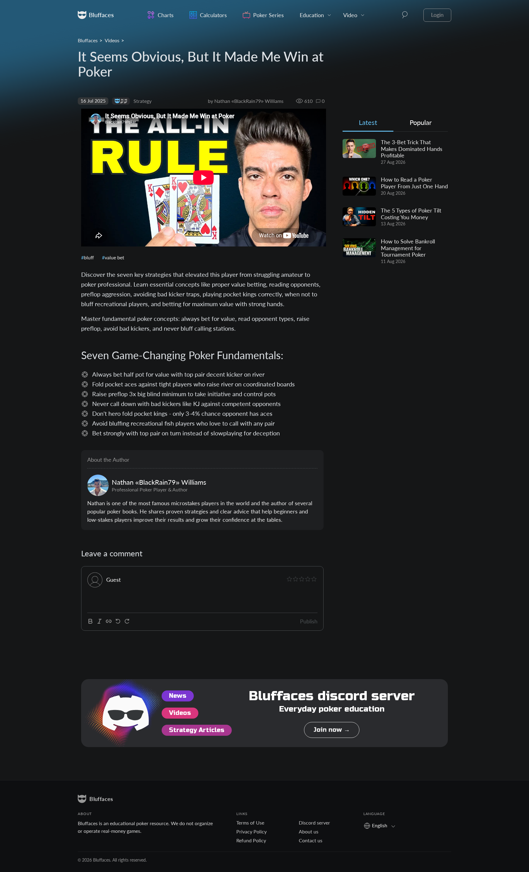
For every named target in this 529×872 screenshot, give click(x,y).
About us (308, 831)
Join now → (331, 730)
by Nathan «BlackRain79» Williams (245, 101)
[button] (405, 15)
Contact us (310, 840)
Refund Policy (251, 840)
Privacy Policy (251, 831)
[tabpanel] (395, 202)
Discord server (314, 822)
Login (437, 15)
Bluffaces (88, 40)
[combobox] (381, 825)
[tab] (368, 124)
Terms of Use (250, 822)
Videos (112, 40)
